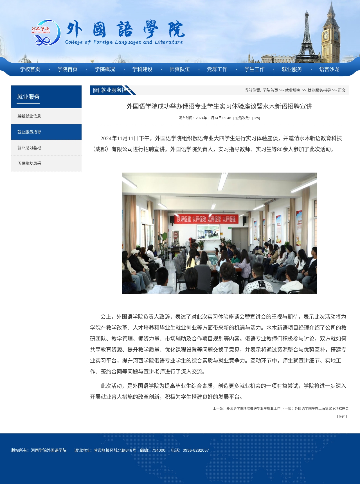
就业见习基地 (29, 147)
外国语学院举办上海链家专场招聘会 (322, 409)
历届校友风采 (29, 163)
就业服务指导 (29, 132)
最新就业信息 (29, 116)
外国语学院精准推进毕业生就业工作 (253, 409)
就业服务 (293, 90)
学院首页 (270, 90)
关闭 (342, 417)
